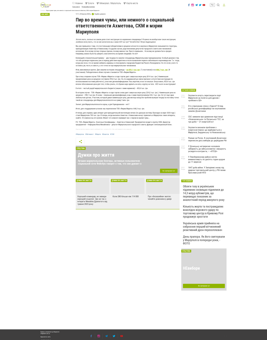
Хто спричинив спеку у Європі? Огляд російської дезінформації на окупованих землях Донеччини (206, 108)
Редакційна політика (88, 7)
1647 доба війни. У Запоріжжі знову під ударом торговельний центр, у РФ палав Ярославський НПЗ (206, 170)
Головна (42, 10)
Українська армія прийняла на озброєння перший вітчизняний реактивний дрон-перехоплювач (202, 227)
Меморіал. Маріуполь (110, 3)
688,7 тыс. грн (162, 70)
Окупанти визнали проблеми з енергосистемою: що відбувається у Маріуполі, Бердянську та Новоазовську (206, 130)
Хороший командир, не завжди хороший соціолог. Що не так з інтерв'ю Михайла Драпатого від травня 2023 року (92, 200)
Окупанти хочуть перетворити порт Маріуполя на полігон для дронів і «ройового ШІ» (204, 98)
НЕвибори (191, 268)
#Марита (98, 134)
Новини (79, 3)
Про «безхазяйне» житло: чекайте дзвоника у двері (159, 197)
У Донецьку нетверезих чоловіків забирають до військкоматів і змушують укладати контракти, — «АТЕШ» (207, 149)
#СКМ (112, 134)
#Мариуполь (80, 134)
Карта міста (132, 3)
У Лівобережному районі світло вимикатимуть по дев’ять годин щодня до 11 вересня (206, 159)
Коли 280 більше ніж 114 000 (126, 196)
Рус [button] (212, 5)
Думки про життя (96, 155)
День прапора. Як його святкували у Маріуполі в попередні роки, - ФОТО (204, 240)
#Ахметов (105, 134)
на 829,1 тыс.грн (133, 70)
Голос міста (76, 7)
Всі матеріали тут (168, 171)
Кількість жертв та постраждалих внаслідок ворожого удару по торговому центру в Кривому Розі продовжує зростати (203, 211)
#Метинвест (89, 134)
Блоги (91, 3)
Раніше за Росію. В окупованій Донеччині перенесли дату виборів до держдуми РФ (207, 139)
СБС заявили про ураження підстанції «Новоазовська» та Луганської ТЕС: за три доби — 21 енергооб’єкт (206, 119)
